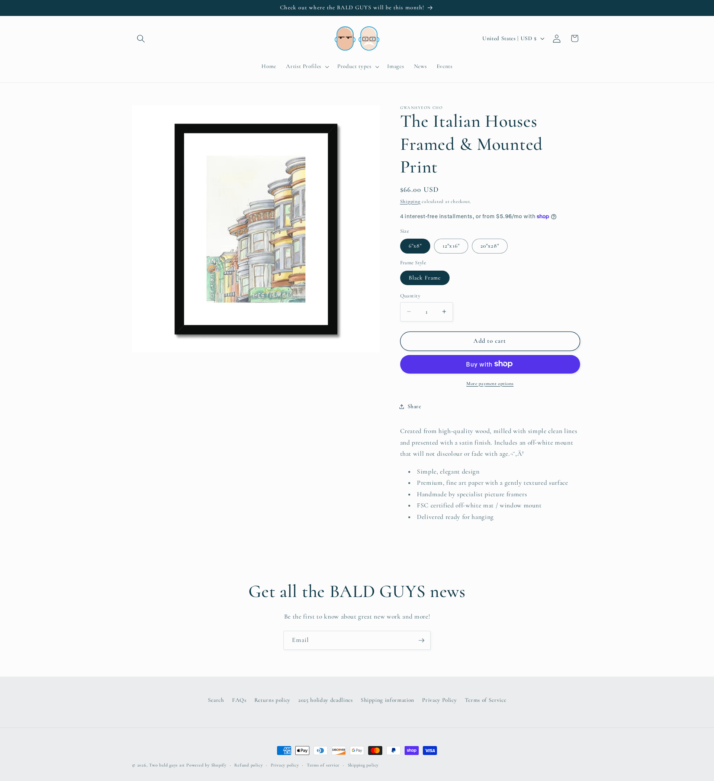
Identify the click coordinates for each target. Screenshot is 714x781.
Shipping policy (363, 765)
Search (216, 700)
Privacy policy (285, 765)
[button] (141, 38)
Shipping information (387, 700)
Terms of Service (485, 700)
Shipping (410, 201)
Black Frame (425, 277)
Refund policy (248, 765)
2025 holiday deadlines (325, 700)
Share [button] (414, 406)
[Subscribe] (421, 640)
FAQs (239, 700)
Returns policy (272, 700)
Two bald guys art (167, 765)
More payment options (490, 383)
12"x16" (451, 245)
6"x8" (415, 245)
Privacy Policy (439, 700)
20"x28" (489, 245)
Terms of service (323, 765)
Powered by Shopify (206, 765)
